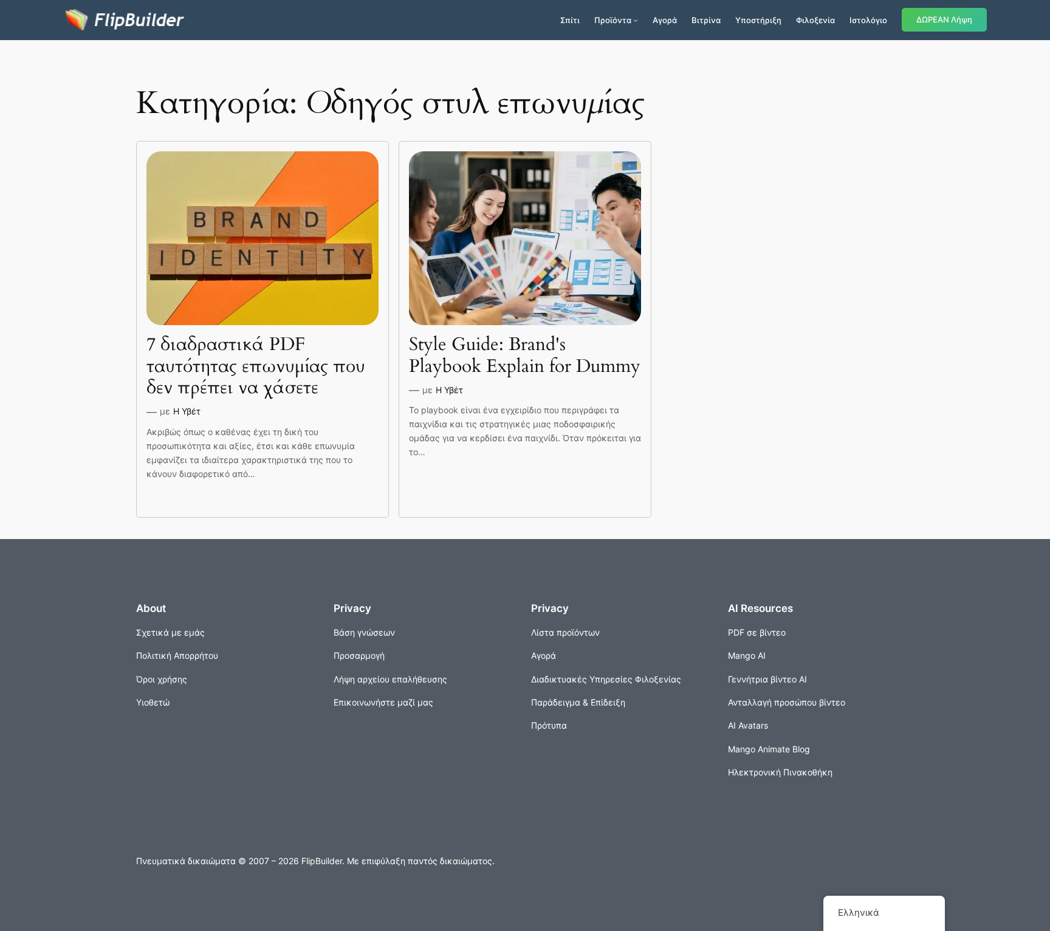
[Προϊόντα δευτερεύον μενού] (635, 20)
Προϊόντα (612, 20)
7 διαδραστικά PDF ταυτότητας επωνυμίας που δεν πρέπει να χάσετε (255, 366)
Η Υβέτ (187, 411)
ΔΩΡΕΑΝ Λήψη (944, 19)
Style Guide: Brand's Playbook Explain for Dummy (524, 355)
